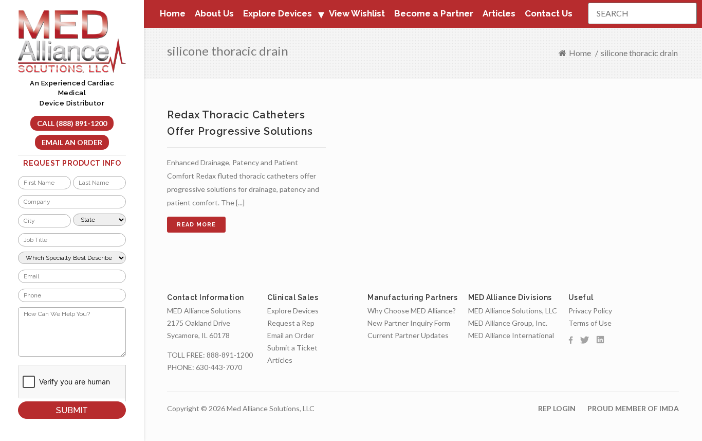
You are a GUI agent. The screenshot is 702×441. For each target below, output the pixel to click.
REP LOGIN (557, 408)
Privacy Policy (590, 310)
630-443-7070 (219, 367)
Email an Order (72, 142)
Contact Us (548, 13)
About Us (214, 13)
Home (173, 13)
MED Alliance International (511, 335)
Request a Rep (291, 323)
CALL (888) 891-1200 (72, 123)
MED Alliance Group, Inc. (507, 323)
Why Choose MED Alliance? (411, 310)
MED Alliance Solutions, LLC (512, 310)
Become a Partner (433, 13)
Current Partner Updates (408, 335)
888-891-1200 (230, 354)
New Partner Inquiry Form (408, 323)
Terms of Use (590, 323)
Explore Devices (293, 310)
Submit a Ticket (292, 347)
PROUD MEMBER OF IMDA (633, 408)
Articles (499, 13)
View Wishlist (357, 13)
